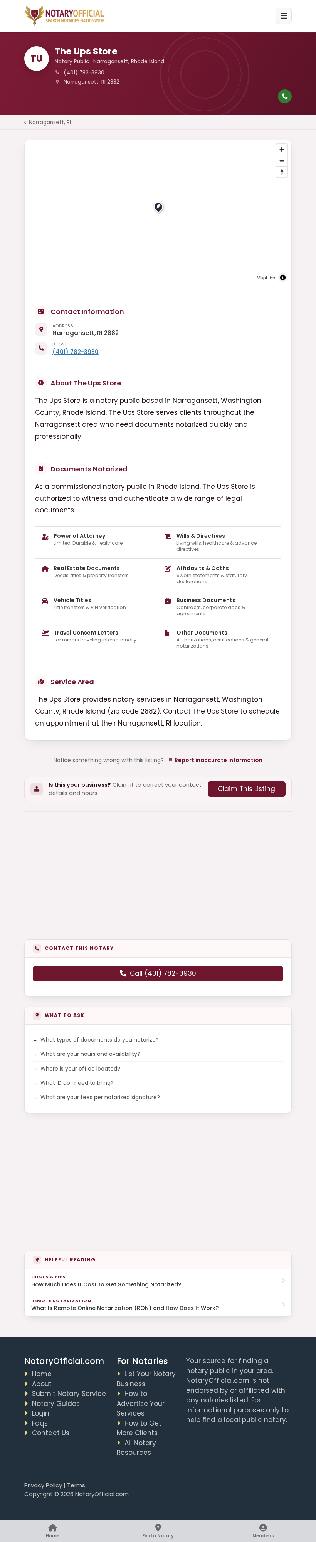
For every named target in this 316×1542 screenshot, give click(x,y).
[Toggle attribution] (282, 277)
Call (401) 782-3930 (163, 973)
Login (40, 1413)
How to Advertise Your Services (141, 1403)
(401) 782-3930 (75, 352)
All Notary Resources (136, 1448)
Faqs (40, 1423)
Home (42, 1374)
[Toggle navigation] (284, 16)
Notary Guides (56, 1403)
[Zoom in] (281, 149)
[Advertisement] (158, 870)
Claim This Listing (246, 788)
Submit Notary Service (69, 1393)
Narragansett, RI (50, 122)
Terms (76, 1485)
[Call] (285, 96)
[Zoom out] (281, 160)
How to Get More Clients (139, 1428)
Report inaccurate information (218, 760)
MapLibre (267, 277)
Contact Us (50, 1433)
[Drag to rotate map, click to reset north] (281, 171)
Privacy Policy (43, 1485)
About (42, 1384)
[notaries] (65, 16)
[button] (158, 206)
